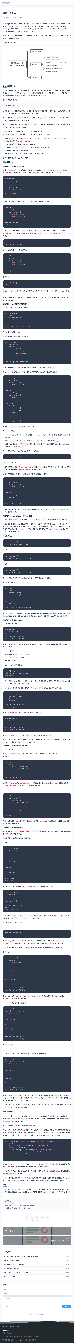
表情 (6, 1306)
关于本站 (4, 1326)
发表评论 (66, 1306)
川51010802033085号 (29, 1340)
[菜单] (70, 2)
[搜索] (67, 2)
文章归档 (18, 1326)
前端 (14, 17)
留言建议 (11, 1326)
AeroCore (22, 1337)
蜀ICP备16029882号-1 (11, 1340)
